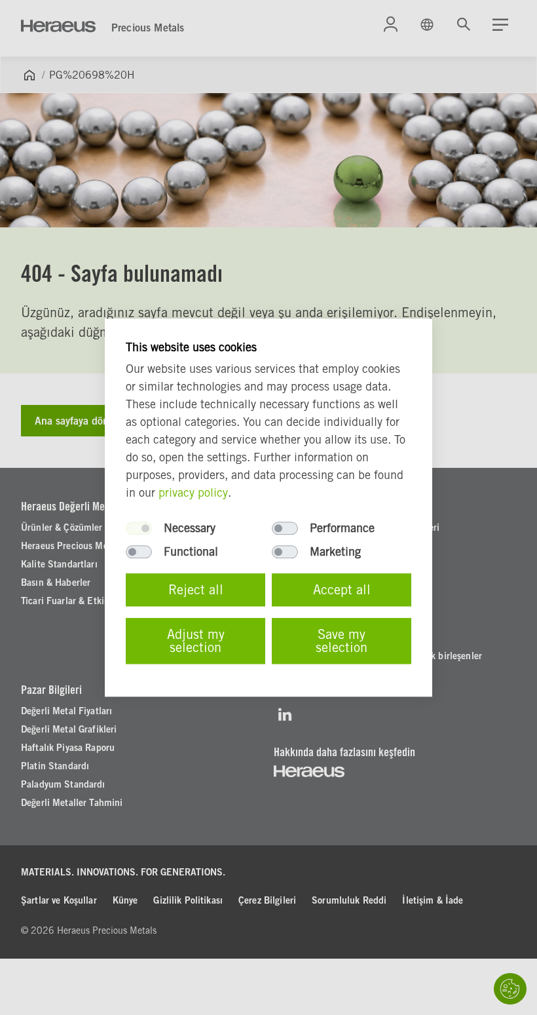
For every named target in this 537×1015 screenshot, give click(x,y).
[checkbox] (139, 528)
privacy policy (193, 492)
